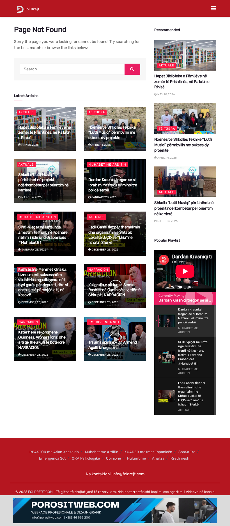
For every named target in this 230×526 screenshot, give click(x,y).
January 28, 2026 (103, 197)
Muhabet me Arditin (107, 164)
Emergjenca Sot (104, 322)
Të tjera (97, 112)
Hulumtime (136, 458)
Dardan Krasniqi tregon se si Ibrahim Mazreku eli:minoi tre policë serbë (112, 184)
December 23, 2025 (104, 249)
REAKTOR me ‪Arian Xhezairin (54, 452)
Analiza (158, 458)
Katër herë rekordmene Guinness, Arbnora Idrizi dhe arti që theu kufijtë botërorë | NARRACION (42, 340)
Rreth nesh (180, 458)
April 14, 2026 (101, 145)
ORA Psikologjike (86, 458)
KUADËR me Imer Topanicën (148, 452)
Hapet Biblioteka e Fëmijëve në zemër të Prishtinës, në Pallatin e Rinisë (44, 132)
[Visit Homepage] (28, 8)
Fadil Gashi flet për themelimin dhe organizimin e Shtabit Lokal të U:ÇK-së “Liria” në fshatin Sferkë (114, 235)
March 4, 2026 (31, 197)
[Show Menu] (213, 8)
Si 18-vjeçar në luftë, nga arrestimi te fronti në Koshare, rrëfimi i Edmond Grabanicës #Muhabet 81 (43, 235)
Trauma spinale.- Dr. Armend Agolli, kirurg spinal (112, 345)
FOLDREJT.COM (40, 492)
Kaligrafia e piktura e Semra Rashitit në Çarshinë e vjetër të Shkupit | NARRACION (114, 289)
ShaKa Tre (186, 452)
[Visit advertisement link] (115, 510)
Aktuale (26, 112)
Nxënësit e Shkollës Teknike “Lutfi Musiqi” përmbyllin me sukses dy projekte (111, 132)
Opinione (113, 458)
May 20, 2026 (30, 145)
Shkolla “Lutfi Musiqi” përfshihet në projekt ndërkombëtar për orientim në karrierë (43, 182)
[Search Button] (132, 69)
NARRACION (98, 270)
